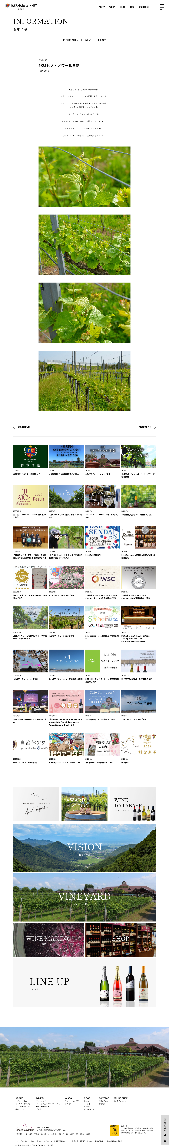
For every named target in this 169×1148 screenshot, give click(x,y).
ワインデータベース (43, 1106)
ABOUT (102, 7)
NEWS (132, 7)
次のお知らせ (145, 426)
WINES (122, 7)
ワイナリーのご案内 (72, 1101)
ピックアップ (89, 1106)
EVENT (88, 40)
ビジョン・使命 (21, 1101)
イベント (87, 1104)
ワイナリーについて (23, 1104)
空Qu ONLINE (89, 1109)
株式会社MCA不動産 (96, 1141)
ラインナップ (41, 1101)
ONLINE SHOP (144, 7)
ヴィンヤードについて (24, 1106)
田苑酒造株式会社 (62, 1141)
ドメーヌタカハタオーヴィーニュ (48, 1104)
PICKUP (102, 40)
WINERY (112, 7)
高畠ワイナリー (21, 6)
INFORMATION (70, 40)
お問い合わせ (104, 1101)
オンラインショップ (120, 1101)
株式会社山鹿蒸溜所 (79, 1141)
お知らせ (87, 1101)
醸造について (20, 1109)
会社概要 (102, 1104)
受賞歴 (38, 1109)
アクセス (68, 1104)
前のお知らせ (24, 426)
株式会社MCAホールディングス (42, 1141)
